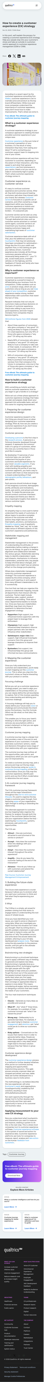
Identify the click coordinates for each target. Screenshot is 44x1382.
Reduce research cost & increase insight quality (12, 1279)
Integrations (28, 1341)
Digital (26, 1311)
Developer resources (11, 1339)
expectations (10, 167)
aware (16, 801)
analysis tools (23, 941)
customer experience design (20, 1060)
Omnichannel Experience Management (29, 1271)
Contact (27, 1327)
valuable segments (21, 464)
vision (33, 706)
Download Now (14, 1176)
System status (9, 1349)
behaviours (27, 477)
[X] (14, 1355)
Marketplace (28, 1338)
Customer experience (14, 141)
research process (15, 440)
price (7, 287)
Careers (26, 1334)
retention (26, 1024)
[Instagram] (5, 1355)
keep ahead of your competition (21, 290)
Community (8, 1324)
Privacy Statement (11, 1367)
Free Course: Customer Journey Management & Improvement (18, 876)
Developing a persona (14, 438)
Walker (8, 99)
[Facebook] (10, 1355)
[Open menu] (37, 5)
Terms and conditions (27, 1367)
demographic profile (13, 477)
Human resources (30, 1315)
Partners (27, 1345)
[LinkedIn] (19, 1355)
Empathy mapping (12, 524)
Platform (27, 1331)
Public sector (9, 1308)
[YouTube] (24, 1355)
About (26, 1324)
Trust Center (28, 1348)
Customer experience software (26, 1129)
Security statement (11, 1372)
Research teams (29, 1305)
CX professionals (30, 1301)
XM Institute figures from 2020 (18, 319)
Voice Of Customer (31, 1265)
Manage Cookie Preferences (14, 1376)
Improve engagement (12, 1273)
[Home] (9, 5)
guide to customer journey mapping (20, 768)
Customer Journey (16, 1154)
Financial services (10, 1305)
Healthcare (8, 1301)
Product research (30, 1308)
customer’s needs (13, 1086)
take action (33, 1138)
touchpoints (10, 241)
